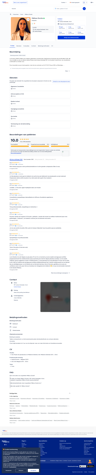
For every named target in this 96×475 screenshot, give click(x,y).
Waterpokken (24, 405)
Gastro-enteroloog (43, 452)
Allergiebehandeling (53, 413)
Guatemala (74, 460)
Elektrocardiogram (62, 405)
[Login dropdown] (84, 2)
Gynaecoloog (42, 454)
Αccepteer (33, 470)
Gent (23, 446)
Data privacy (87, 448)
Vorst (21, 14)
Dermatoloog (42, 443)
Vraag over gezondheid (65, 448)
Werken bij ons (87, 444)
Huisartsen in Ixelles (64, 398)
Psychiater (41, 446)
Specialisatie (62, 446)
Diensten (18, 46)
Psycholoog (41, 451)
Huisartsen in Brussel (26, 398)
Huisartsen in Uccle (14, 398)
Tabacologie (43, 413)
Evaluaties (26, 46)
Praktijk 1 (60, 18)
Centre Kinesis (13, 420)
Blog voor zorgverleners (89, 447)
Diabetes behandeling (64, 413)
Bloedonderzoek (34, 405)
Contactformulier (88, 443)
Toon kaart (55, 297)
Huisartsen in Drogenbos (38, 398)
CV (52, 46)
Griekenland (52, 460)
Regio (61, 444)
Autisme (18, 405)
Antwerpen (24, 444)
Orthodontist (42, 447)
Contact (33, 46)
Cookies (85, 471)
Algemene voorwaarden (77, 471)
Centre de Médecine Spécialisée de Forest (41, 420)
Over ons (86, 450)
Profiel (12, 45)
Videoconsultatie (87, 454)
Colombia (65, 460)
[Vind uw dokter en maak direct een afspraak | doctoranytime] (10, 14)
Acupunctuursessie (52, 405)
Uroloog (40, 455)
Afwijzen (21, 470)
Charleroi (24, 447)
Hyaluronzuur (42, 405)
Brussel (23, 443)
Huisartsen (16, 14)
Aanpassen (8, 470)
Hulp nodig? (86, 451)
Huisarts (34, 20)
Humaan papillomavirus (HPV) (31, 413)
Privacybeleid (91, 471)
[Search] (84, 8)
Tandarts (41, 450)
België (57, 460)
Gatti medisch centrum (24, 420)
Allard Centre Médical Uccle (61, 420)
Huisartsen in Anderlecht (52, 398)
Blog (85, 446)
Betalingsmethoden (43, 46)
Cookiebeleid (12, 467)
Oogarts (41, 444)
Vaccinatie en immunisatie (16, 413)
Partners (86, 452)
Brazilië (79, 460)
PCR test (12, 405)
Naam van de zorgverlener (65, 443)
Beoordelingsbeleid (16, 153)
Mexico (60, 460)
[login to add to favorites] (28, 19)
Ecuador (69, 460)
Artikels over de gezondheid (66, 447)
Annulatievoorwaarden (56, 343)
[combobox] (31, 8)
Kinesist (40, 448)
